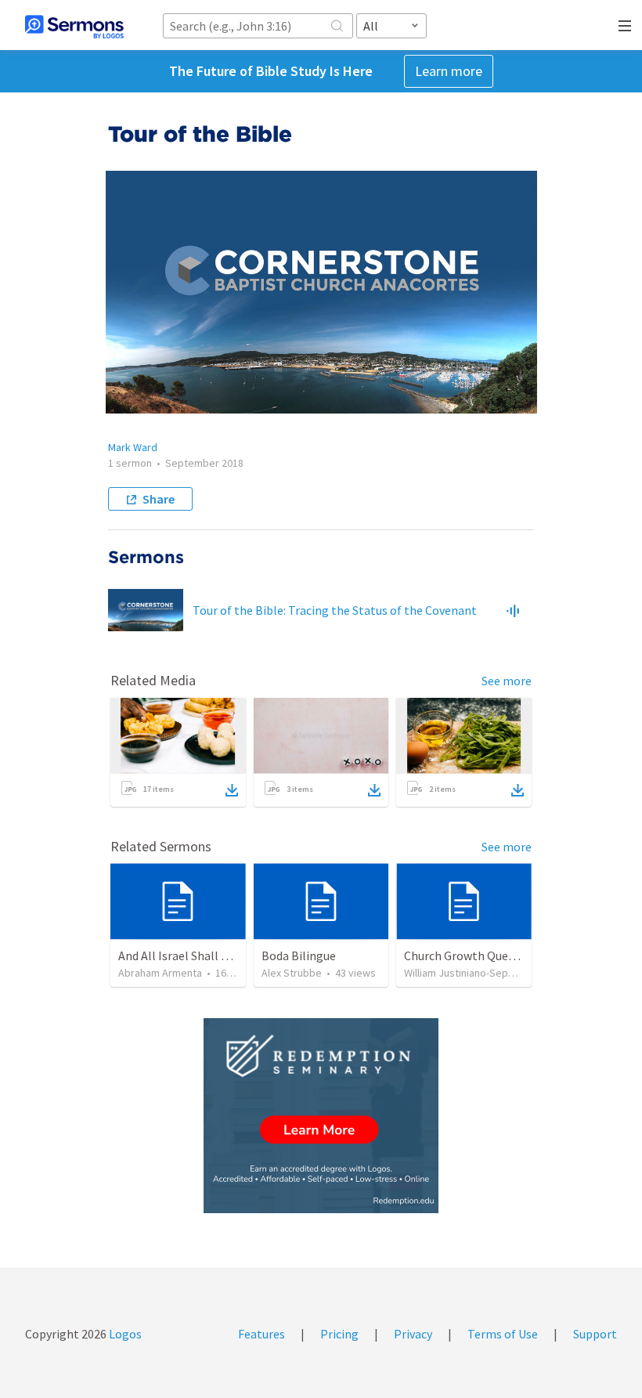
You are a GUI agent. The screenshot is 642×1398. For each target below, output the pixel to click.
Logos (124, 1334)
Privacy (413, 1334)
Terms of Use (502, 1334)
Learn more (448, 71)
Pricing (339, 1334)
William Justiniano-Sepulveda (471, 973)
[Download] (231, 790)
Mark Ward (132, 447)
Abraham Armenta (160, 973)
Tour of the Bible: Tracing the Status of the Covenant (335, 610)
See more (507, 680)
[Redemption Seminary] (321, 1115)
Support (595, 1334)
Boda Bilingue (298, 955)
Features (261, 1334)
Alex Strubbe (291, 973)
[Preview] (513, 610)
